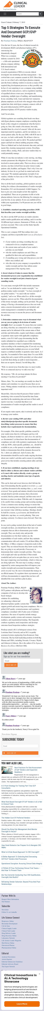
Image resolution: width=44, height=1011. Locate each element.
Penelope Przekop (10, 40)
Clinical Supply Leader (9, 928)
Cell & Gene (6, 926)
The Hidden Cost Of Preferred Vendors (15, 818)
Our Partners (6, 902)
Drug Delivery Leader (9, 933)
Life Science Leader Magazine (11, 940)
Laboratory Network (8, 938)
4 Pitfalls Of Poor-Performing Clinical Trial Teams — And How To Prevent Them (20, 869)
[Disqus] (22, 703)
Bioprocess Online (8, 921)
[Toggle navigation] (5, 14)
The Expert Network (8, 966)
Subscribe (13, 9)
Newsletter (5, 910)
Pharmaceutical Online (9, 948)
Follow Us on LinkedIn (9, 912)
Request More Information (10, 899)
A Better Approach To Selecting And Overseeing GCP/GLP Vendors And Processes (19, 857)
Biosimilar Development (9, 924)
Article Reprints (7, 959)
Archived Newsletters (8, 957)
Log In (5, 9)
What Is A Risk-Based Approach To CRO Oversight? (20, 852)
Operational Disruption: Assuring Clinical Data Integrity (21, 863)
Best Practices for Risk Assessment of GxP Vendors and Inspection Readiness (28, 769)
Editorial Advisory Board (10, 964)
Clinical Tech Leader (8, 931)
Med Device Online (8, 943)
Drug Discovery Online (9, 936)
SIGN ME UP (11, 665)
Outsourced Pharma (8, 945)
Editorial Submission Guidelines (12, 962)
